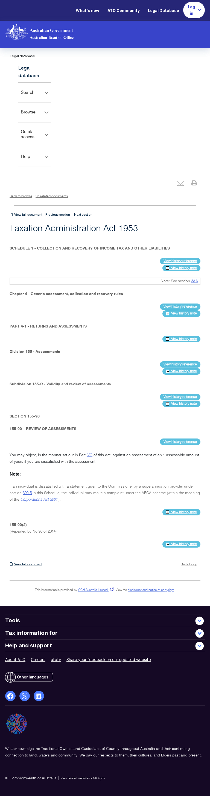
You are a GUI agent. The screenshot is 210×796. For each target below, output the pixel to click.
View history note (183, 268)
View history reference (180, 261)
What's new (87, 10)
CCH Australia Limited (95, 590)
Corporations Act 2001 (38, 499)
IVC (89, 455)
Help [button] (33, 160)
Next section (83, 215)
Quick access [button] (35, 138)
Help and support (28, 645)
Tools (12, 620)
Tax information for (31, 633)
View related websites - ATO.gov (83, 778)
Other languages (32, 677)
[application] (34, 124)
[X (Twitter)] (24, 696)
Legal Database (163, 10)
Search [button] (35, 96)
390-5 (27, 493)
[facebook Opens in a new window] (10, 696)
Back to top (189, 564)
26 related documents (52, 196)
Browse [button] (36, 116)
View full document (28, 215)
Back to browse (21, 196)
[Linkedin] (39, 696)
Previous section (57, 215)
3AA (194, 281)
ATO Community (123, 10)
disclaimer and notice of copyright (151, 590)
